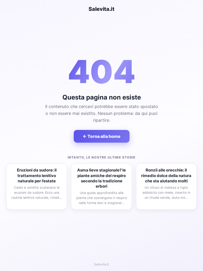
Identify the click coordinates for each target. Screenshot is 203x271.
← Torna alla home (102, 136)
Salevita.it (101, 9)
